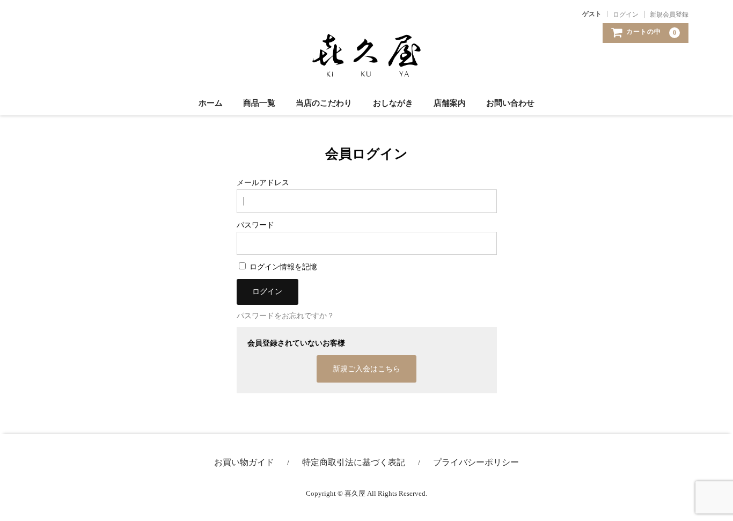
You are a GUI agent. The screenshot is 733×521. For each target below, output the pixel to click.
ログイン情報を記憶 (282, 267)
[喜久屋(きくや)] (366, 66)
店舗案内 (450, 103)
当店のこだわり (324, 103)
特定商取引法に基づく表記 (353, 462)
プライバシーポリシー (476, 462)
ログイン (626, 14)
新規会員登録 (669, 14)
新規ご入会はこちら (366, 369)
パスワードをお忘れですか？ (285, 316)
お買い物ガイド (244, 462)
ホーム (211, 103)
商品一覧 (259, 103)
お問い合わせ (510, 103)
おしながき (393, 103)
